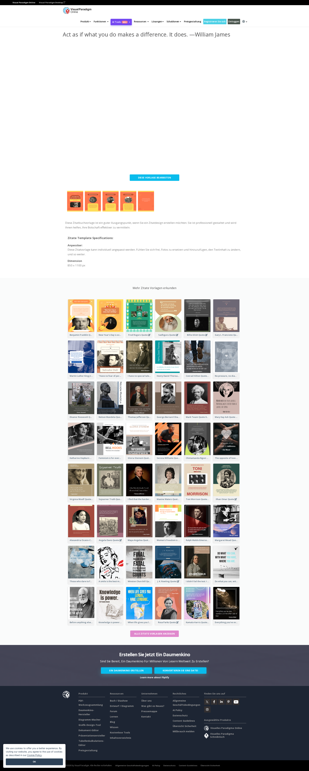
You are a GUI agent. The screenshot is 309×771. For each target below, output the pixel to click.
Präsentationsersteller (92, 735)
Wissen (114, 727)
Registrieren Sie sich (215, 21)
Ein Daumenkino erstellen (126, 670)
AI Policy (177, 710)
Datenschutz (180, 715)
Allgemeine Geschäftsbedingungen (132, 765)
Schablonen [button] (173, 21)
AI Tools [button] (119, 21)
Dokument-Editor (89, 730)
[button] (101, 21)
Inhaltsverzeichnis (120, 737)
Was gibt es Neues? (152, 706)
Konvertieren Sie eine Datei (180, 670)
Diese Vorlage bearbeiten (154, 177)
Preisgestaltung (192, 21)
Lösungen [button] (157, 21)
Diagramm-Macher (89, 719)
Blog (112, 721)
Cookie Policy (34, 755)
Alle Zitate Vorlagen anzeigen (154, 633)
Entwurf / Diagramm (122, 706)
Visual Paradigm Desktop (51, 2)
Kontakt (146, 716)
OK (34, 761)
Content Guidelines (184, 720)
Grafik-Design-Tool (90, 724)
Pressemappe (149, 711)
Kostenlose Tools (120, 732)
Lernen (114, 716)
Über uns (146, 700)
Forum (113, 711)
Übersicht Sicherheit (184, 726)
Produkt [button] (84, 21)
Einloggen (234, 21)
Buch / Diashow (119, 700)
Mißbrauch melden (183, 731)
